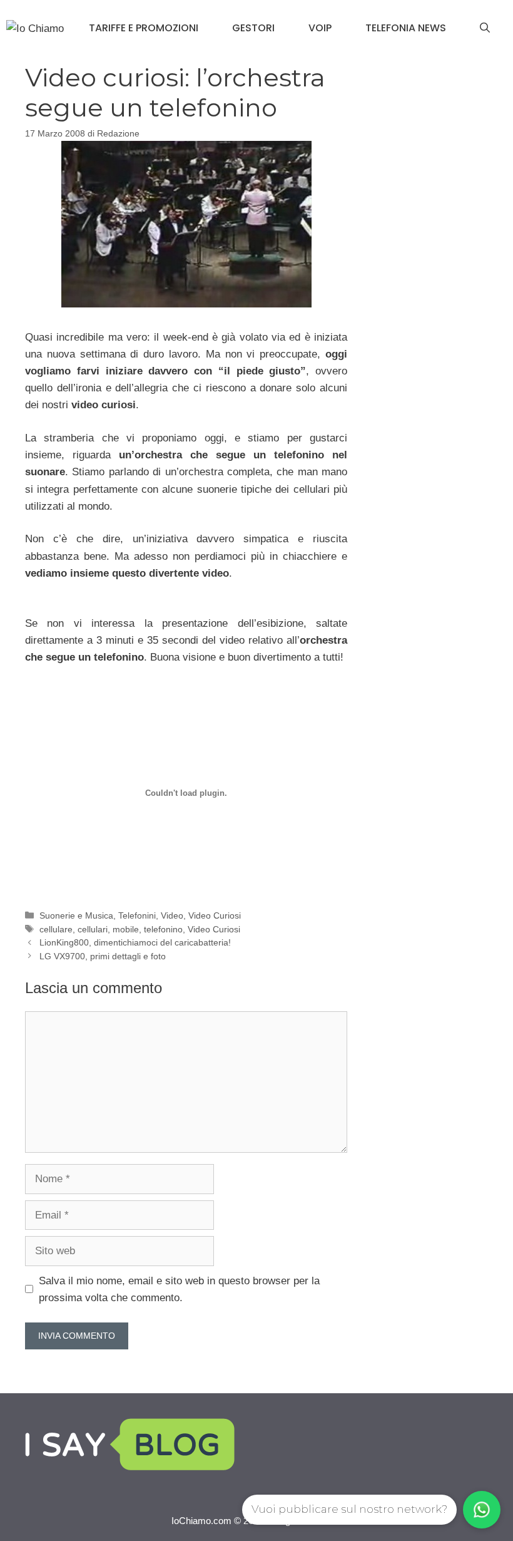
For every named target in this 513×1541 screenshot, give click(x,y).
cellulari (93, 929)
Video (172, 915)
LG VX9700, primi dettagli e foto (102, 956)
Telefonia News (405, 28)
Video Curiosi (214, 915)
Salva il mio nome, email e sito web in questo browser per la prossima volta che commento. (179, 1289)
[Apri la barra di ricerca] (485, 28)
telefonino (163, 929)
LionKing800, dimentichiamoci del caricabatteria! (135, 942)
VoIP (320, 28)
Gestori (253, 28)
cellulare (56, 929)
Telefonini (137, 915)
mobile (126, 929)
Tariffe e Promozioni (143, 28)
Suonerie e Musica (76, 915)
